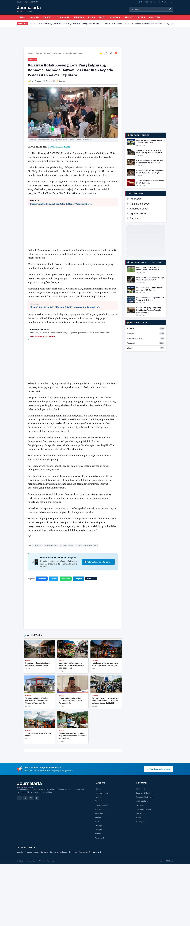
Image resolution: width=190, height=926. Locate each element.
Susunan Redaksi (143, 793)
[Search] (170, 9)
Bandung (44, 852)
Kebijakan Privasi (142, 801)
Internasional (62, 17)
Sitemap (160, 861)
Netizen (141, 17)
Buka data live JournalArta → (42, 336)
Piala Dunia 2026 (138, 203)
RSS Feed (169, 861)
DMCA (138, 813)
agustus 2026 (136, 213)
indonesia (134, 198)
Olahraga (115, 17)
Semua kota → (95, 852)
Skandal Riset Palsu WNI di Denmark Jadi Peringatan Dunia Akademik (65, 307)
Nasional (34, 17)
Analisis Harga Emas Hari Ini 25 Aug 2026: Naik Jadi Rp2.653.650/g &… (45, 23)
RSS (146, 2)
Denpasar (73, 852)
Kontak (165, 2)
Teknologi (79, 17)
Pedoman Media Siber (145, 797)
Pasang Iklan (141, 821)
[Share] (111, 53)
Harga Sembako (102, 805)
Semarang (54, 852)
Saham (132, 218)
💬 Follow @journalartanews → (98, 562)
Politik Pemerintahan (145, 338)
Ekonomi (47, 17)
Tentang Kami (155, 2)
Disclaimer (140, 805)
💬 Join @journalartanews (158, 769)
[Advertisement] (95, 37)
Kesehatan (37, 545)
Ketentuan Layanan (143, 809)
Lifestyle (128, 17)
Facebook (42, 579)
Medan (36, 852)
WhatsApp (65, 579)
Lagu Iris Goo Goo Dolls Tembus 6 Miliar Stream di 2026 (162, 23)
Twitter (53, 579)
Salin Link (91, 579)
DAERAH (32, 59)
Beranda (31, 53)
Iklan (171, 2)
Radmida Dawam (66, 545)
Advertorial (155, 17)
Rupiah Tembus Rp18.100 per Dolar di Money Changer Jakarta (61, 203)
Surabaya (28, 852)
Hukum (91, 17)
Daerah (22, 17)
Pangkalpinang (50, 545)
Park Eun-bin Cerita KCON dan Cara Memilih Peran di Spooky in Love (107, 23)
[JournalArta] (29, 9)
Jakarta (20, 852)
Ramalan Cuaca (102, 793)
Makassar (63, 852)
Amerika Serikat (137, 208)
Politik (102, 17)
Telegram (78, 579)
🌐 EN (141, 2)
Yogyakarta (83, 852)
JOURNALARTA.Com (59, 146)
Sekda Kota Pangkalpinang (86, 545)
